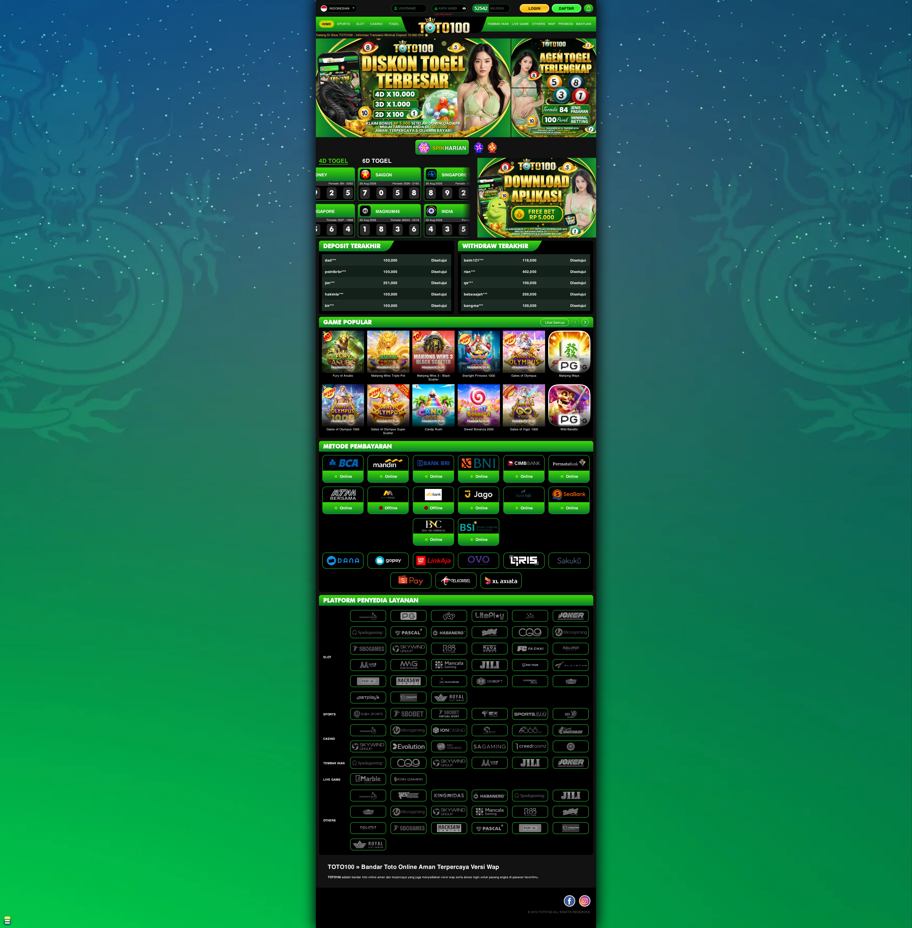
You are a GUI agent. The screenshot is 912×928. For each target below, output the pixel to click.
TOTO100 (334, 877)
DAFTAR (566, 7)
